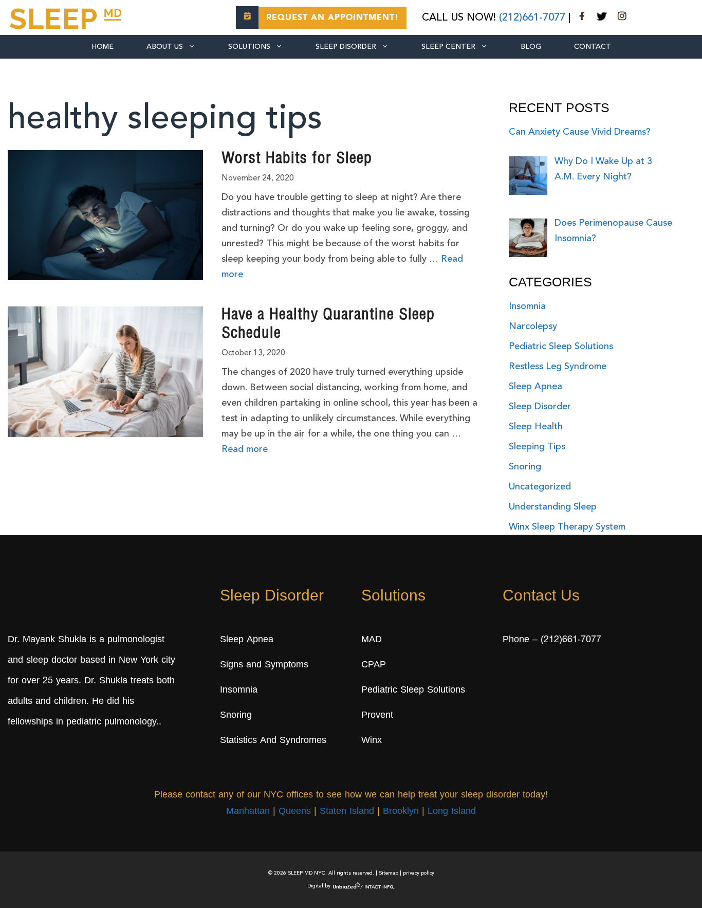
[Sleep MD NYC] (67, 17)
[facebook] (582, 18)
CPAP (373, 665)
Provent (377, 715)
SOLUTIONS (249, 46)
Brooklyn (401, 811)
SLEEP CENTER (448, 46)
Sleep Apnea (535, 386)
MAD (371, 640)
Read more (244, 449)
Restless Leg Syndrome (557, 366)
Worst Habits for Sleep (296, 159)
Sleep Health (536, 426)
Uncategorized (540, 487)
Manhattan (248, 811)
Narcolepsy (533, 326)
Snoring (525, 466)
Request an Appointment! (332, 18)
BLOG (531, 46)
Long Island (452, 811)
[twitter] (602, 18)
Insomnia (527, 306)
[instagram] (622, 18)
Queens (295, 811)
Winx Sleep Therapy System (567, 527)
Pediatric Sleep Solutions (561, 346)
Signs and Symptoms (264, 665)
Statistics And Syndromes (273, 741)
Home (102, 46)
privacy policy (418, 873)
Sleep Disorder (346, 46)
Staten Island (347, 811)
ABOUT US (164, 46)
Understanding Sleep (553, 507)
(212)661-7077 (532, 18)
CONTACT (592, 46)
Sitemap (388, 873)
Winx (371, 741)
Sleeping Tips (537, 446)
